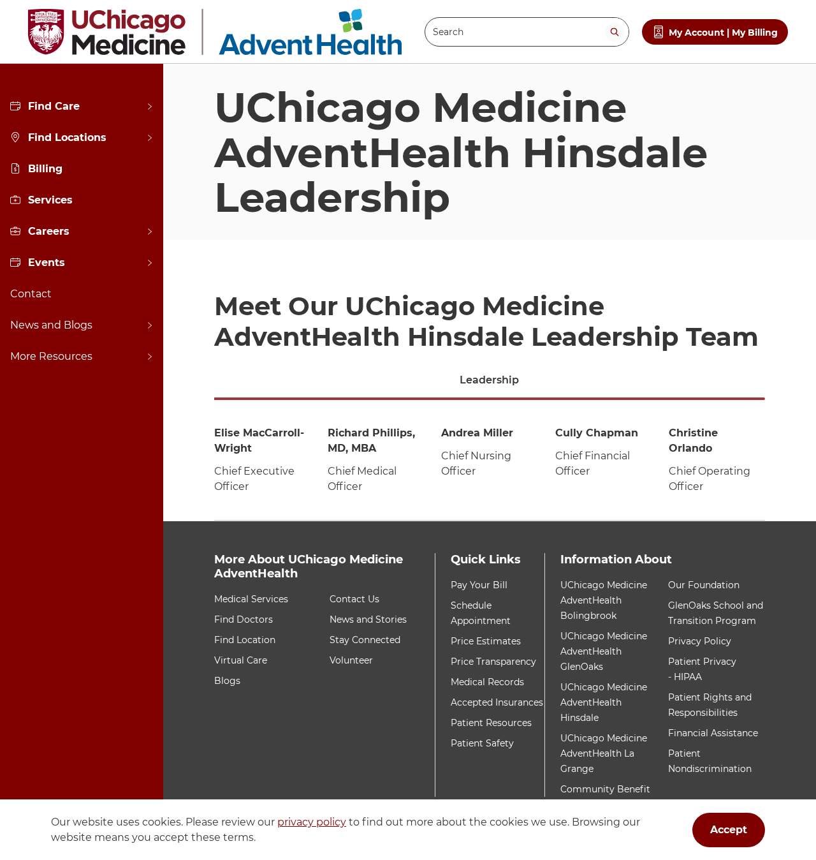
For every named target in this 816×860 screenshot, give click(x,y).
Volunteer (351, 660)
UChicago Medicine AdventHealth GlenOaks (603, 651)
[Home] (215, 32)
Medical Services (251, 599)
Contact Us (354, 599)
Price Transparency (493, 661)
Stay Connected (365, 640)
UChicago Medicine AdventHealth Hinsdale (603, 702)
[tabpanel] (489, 460)
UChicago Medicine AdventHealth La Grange (603, 753)
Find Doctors (243, 619)
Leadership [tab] (489, 380)
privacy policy (311, 822)
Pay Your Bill (479, 585)
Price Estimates (486, 641)
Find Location (244, 640)
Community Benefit (605, 789)
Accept (728, 830)
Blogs (227, 680)
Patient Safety (482, 743)
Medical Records (487, 682)
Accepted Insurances (497, 702)
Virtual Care (240, 660)
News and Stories (368, 619)
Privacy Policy (699, 641)
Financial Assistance (713, 733)
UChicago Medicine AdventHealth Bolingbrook (603, 600)
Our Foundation (704, 585)
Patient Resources (491, 723)
